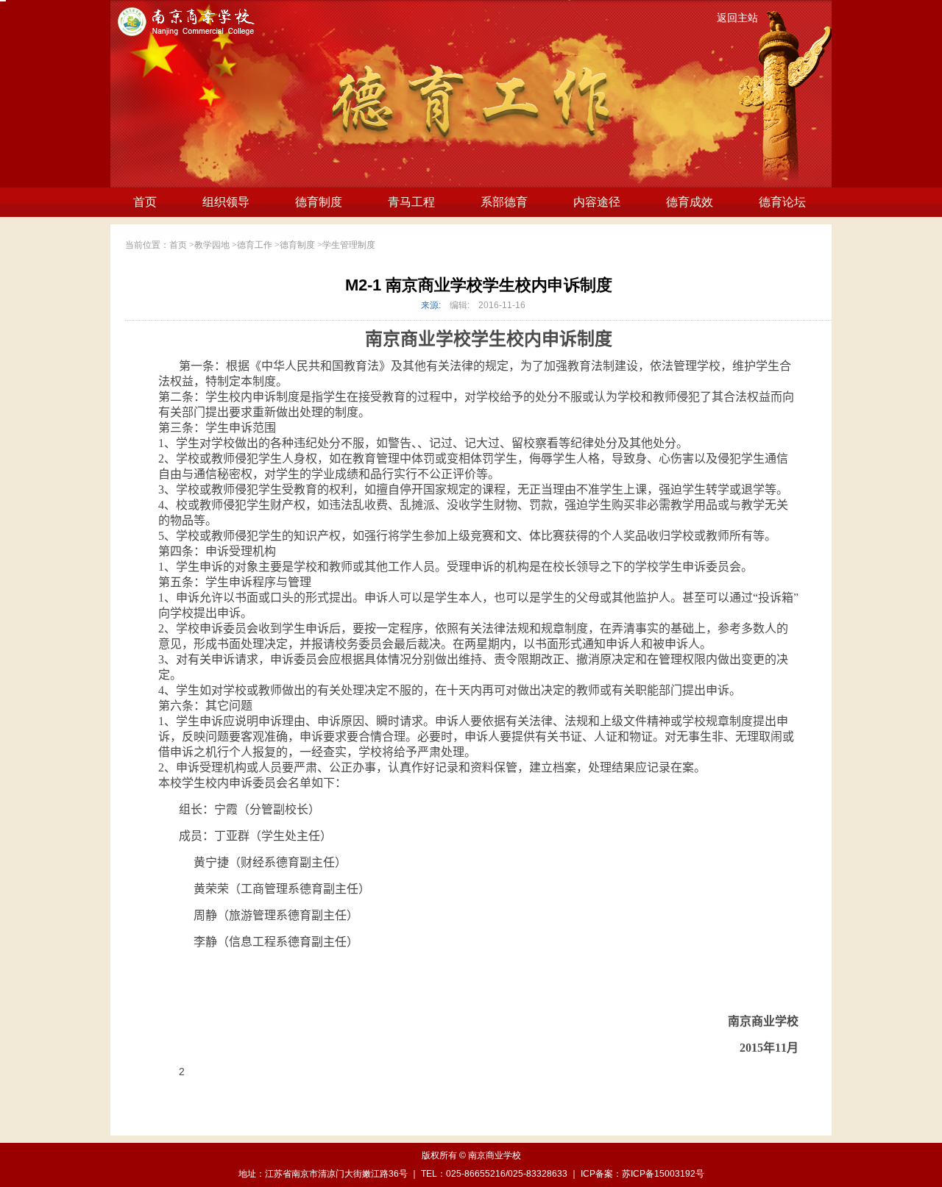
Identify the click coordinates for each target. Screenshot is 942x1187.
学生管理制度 (348, 245)
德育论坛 (782, 202)
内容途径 (596, 202)
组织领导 (225, 202)
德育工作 (254, 245)
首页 (145, 202)
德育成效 (689, 202)
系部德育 (504, 202)
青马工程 (411, 202)
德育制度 (318, 202)
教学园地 (212, 245)
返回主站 (737, 18)
